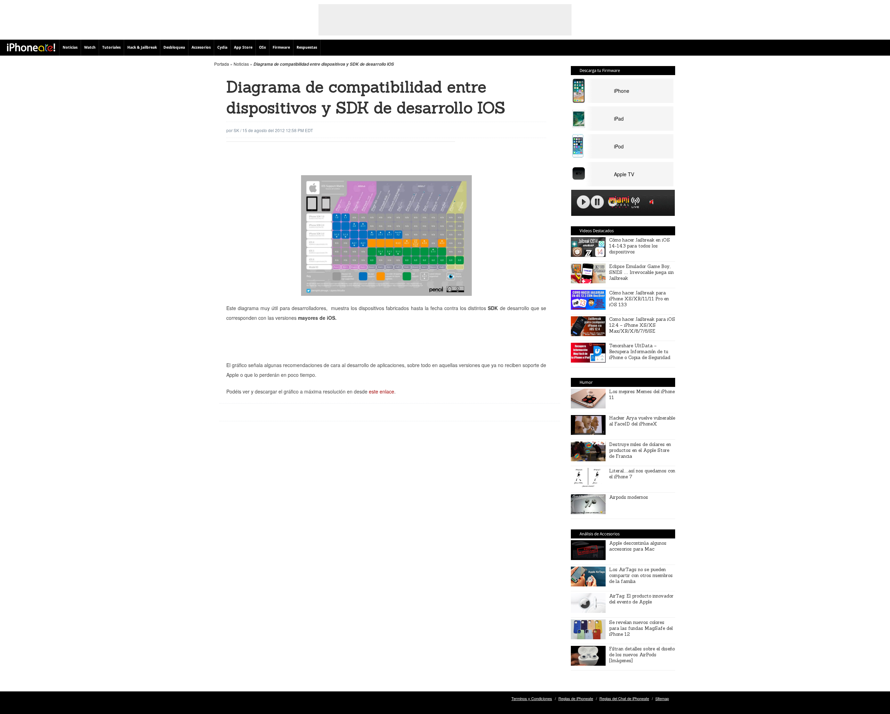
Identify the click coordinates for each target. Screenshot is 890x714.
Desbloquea (174, 47)
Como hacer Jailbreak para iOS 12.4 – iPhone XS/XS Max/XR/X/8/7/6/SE (642, 325)
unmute (652, 201)
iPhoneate (31, 47)
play (583, 202)
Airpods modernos (628, 497)
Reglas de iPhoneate (575, 698)
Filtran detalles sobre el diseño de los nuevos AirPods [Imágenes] (642, 655)
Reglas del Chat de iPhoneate (624, 698)
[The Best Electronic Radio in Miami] (617, 203)
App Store (243, 47)
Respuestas (307, 47)
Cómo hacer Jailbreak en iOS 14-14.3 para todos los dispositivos (639, 246)
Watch (90, 47)
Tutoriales (111, 47)
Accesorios (201, 47)
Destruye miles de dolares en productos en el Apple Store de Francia (640, 450)
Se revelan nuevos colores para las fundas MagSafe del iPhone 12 (641, 628)
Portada (221, 64)
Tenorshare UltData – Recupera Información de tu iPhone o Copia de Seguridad (639, 351)
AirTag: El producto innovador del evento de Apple (641, 599)
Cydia (222, 47)
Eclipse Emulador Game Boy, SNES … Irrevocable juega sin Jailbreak (641, 272)
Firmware (281, 47)
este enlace (381, 391)
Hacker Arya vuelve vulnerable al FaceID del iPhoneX (642, 421)
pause (597, 202)
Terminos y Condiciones (531, 698)
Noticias (70, 47)
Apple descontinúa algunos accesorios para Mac (637, 546)
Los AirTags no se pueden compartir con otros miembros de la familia (641, 575)
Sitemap (662, 698)
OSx (262, 47)
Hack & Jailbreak (142, 47)
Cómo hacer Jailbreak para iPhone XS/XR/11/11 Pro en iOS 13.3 (639, 299)
